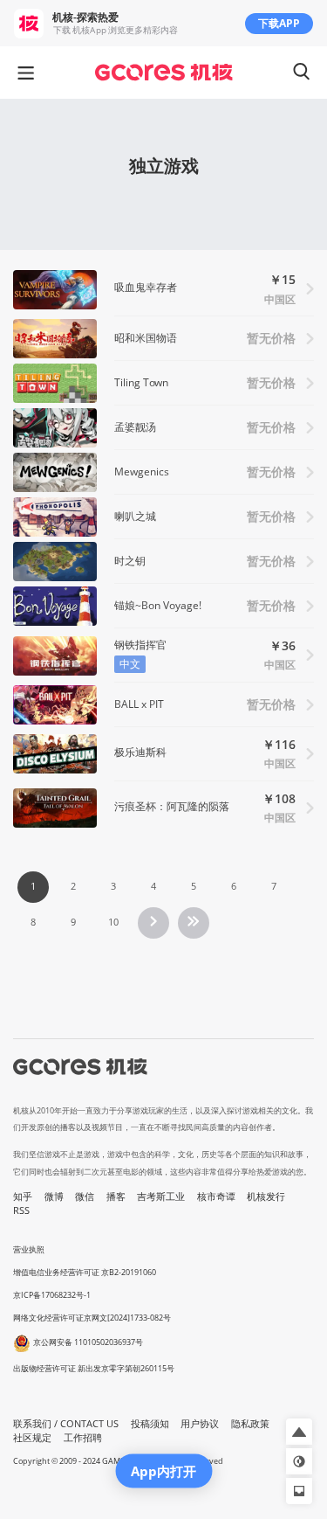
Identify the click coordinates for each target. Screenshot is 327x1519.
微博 (54, 1196)
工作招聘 (83, 1438)
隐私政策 (250, 1424)
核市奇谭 (216, 1196)
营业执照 (28, 1249)
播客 (116, 1196)
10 (113, 922)
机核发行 (266, 1196)
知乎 (22, 1196)
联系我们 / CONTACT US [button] (66, 1424)
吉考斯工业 (161, 1196)
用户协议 (200, 1424)
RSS (21, 1210)
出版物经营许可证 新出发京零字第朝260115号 (93, 1368)
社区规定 (32, 1438)
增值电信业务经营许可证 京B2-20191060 (84, 1272)
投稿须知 (150, 1424)
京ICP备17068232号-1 (52, 1295)
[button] (299, 1431)
